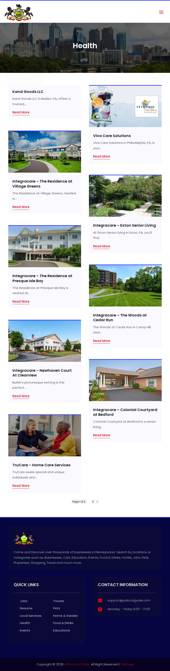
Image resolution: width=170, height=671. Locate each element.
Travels (58, 601)
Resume (26, 608)
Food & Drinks (63, 623)
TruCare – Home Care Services (41, 465)
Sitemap (127, 664)
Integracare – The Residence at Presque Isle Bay (42, 278)
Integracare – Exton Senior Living (124, 225)
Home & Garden (65, 615)
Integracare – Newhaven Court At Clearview (42, 373)
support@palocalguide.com (129, 600)
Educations (61, 630)
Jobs (23, 601)
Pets (56, 608)
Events (25, 630)
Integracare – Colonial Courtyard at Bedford (125, 412)
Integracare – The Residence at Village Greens (42, 184)
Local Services (30, 615)
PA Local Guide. (78, 664)
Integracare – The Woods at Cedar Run (120, 317)
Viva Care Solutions (112, 135)
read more (20, 112)
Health (25, 623)
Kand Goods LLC (28, 91)
